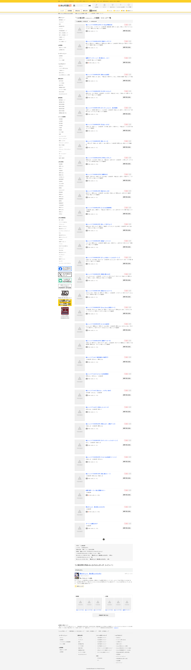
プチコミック (61, 224)
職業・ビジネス (62, 140)
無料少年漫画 (61, 110)
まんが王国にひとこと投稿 (64, 74)
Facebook (100, 658)
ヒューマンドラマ (62, 136)
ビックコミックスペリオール (65, 263)
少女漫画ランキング (102, 641)
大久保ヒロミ (61, 177)
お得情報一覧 (61, 49)
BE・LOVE (61, 220)
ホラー (60, 151)
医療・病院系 (61, 158)
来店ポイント (130, 10)
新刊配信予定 (61, 26)
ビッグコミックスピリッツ (64, 230)
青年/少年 (85, 10)
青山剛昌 (61, 164)
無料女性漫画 (61, 104)
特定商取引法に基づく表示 (122, 658)
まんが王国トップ (63, 631)
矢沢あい (61, 213)
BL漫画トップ (62, 39)
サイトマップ (119, 662)
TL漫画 (60, 127)
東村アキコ (61, 207)
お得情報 (61, 651)
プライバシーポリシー (121, 656)
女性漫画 (61, 119)
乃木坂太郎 (61, 205)
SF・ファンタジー (62, 153)
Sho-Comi (61, 250)
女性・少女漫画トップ (63, 32)
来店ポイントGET (62, 47)
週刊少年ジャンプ (62, 228)
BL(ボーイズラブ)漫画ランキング (104, 650)
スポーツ (61, 147)
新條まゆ (61, 194)
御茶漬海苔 (61, 179)
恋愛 (60, 134)
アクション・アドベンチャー (65, 149)
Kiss (60, 233)
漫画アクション (62, 259)
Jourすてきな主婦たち (63, 246)
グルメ (60, 155)
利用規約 (118, 654)
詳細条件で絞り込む (103, 615)
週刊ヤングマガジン (63, 226)
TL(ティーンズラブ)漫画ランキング (105, 648)
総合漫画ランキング (102, 637)
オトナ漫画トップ (62, 41)
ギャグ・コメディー (63, 138)
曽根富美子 (61, 198)
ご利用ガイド (61, 70)
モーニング (61, 248)
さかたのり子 (61, 190)
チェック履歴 (61, 60)
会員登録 (61, 55)
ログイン (61, 58)
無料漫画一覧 (61, 102)
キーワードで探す (62, 89)
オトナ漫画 (61, 132)
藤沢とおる (61, 209)
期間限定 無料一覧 (62, 113)
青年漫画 (61, 123)
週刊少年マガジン (62, 235)
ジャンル (110, 10)
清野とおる (61, 196)
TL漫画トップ (61, 37)
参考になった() (80, 586)
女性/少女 (77, 10)
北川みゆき (61, 185)
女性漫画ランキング (102, 639)
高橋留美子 (61, 203)
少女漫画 (61, 121)
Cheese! (60, 239)
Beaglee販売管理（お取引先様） (123, 652)
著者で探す (61, 85)
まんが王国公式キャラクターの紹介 (124, 648)
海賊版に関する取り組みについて (65, 297)
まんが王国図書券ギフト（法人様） (124, 650)
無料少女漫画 (61, 106)
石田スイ (61, 168)
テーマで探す (61, 83)
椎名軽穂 (61, 192)
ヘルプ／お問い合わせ (63, 68)
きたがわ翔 (61, 183)
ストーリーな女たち (63, 222)
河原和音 (61, 181)
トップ (62, 10)
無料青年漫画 (61, 108)
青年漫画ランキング (102, 643)
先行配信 (70, 10)
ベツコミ (61, 243)
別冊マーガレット (62, 241)
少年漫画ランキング (102, 646)
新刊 (124, 10)
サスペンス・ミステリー (64, 142)
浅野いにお (61, 166)
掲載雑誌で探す (62, 87)
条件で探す (61, 80)
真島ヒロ (61, 211)
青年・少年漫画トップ (63, 35)
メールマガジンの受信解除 (65, 641)
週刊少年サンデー (62, 252)
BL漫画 (60, 129)
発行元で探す (61, 91)
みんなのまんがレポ (63, 93)
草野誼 (60, 187)
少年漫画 (61, 125)
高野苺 (60, 200)
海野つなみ (61, 172)
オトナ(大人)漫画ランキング (103, 652)
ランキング (117, 10)
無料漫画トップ (62, 19)
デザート (61, 256)
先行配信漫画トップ (63, 30)
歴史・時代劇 (61, 145)
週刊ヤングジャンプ (63, 237)
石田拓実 (61, 170)
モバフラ (61, 261)
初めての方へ (61, 72)
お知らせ (61, 66)
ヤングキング (61, 254)
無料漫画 (94, 10)
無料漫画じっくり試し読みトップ (77, 631)
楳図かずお (61, 174)
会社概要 (118, 660)
